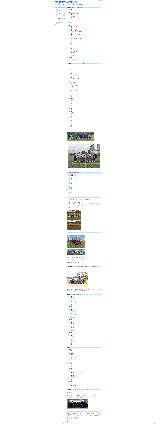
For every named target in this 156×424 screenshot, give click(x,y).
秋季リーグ (72, 369)
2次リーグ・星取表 (73, 86)
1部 (71, 363)
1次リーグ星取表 (73, 75)
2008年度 (70, 188)
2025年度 (70, 174)
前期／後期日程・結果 (74, 23)
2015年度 (70, 182)
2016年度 (70, 181)
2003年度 (70, 191)
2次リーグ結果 (73, 83)
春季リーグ (72, 373)
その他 (77, 4)
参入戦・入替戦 (73, 355)
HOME (57, 4)
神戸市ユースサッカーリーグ (59, 20)
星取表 (72, 14)
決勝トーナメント (73, 317)
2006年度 (70, 189)
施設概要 (70, 4)
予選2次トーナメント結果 (74, 298)
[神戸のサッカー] (66, 2)
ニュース (66, 4)
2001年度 (70, 193)
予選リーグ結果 (73, 297)
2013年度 (70, 184)
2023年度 (70, 176)
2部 (71, 364)
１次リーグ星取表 (73, 67)
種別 (59, 4)
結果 (71, 350)
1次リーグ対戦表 (73, 79)
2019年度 (70, 179)
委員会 (63, 4)
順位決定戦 (72, 52)
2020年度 (70, 178)
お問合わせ (80, 4)
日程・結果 (72, 10)
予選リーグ (72, 316)
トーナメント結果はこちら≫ (71, 418)
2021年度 (70, 177)
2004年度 (70, 129)
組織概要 (73, 4)
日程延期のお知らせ (73, 31)
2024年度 (70, 175)
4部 (71, 365)
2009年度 (70, 187)
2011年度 (70, 185)
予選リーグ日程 (73, 340)
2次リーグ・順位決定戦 (74, 90)
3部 (78, 372)
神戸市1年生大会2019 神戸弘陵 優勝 (60, 15)
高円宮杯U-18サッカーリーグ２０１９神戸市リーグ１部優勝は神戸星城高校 (60, 17)
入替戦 (72, 60)
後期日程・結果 (73, 34)
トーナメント (73, 70)
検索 (100, 0)
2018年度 (70, 180)
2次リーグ (72, 93)
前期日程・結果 (73, 26)
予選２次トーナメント (74, 301)
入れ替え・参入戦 (73, 358)
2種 (60, 7)
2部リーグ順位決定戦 (74, 38)
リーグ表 (72, 351)
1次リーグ (72, 96)
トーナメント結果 (73, 344)
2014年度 (70, 183)
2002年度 (70, 192)
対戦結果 (72, 116)
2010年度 (70, 186)
